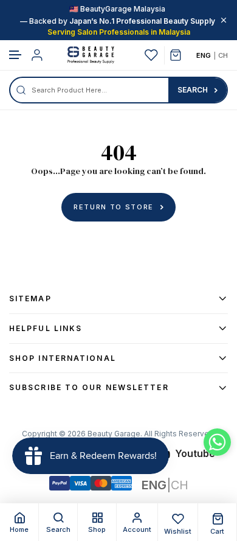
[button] (15, 55)
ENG (203, 55)
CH (223, 55)
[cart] (180, 55)
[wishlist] (151, 55)
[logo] (90, 55)
